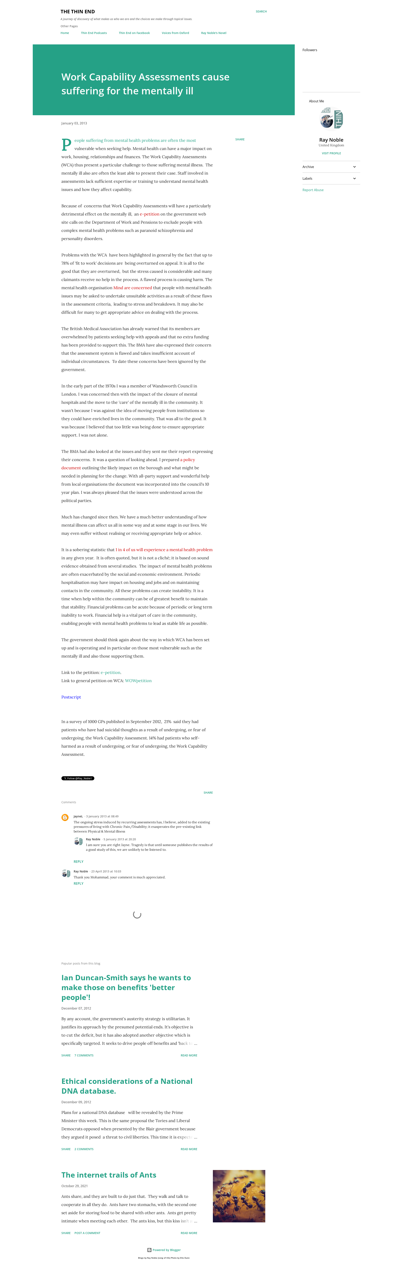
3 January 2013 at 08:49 (102, 816)
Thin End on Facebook (134, 33)
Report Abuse (313, 190)
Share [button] (240, 139)
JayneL (78, 816)
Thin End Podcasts (94, 33)
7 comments (84, 1055)
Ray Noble (93, 839)
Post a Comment (87, 1233)
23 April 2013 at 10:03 (106, 871)
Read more (189, 1055)
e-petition (110, 672)
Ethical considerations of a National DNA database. (127, 1086)
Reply (78, 861)
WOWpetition (138, 680)
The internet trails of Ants (108, 1175)
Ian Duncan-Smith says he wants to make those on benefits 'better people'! (126, 987)
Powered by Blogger (166, 1250)
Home (65, 33)
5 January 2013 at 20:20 (120, 839)
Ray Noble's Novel (213, 33)
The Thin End (78, 11)
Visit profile (331, 153)
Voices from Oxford (175, 33)
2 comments (84, 1149)
